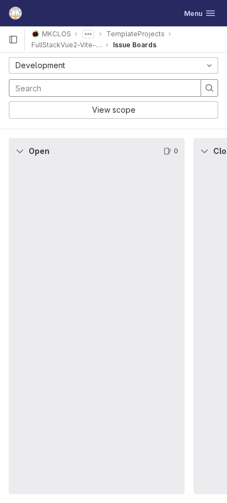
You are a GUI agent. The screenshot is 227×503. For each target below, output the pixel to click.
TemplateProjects (135, 34)
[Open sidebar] (13, 39)
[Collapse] (19, 151)
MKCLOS (56, 34)
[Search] (209, 88)
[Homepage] (15, 13)
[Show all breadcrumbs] (88, 34)
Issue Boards (134, 45)
